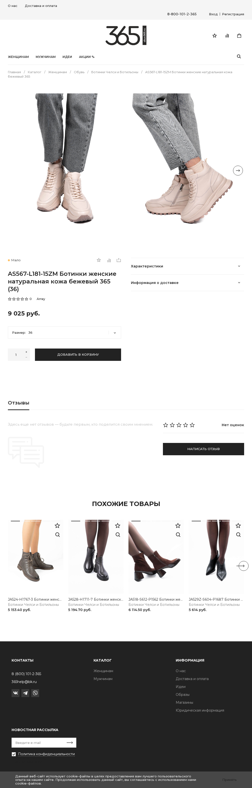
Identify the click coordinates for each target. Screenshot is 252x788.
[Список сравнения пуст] (227, 35)
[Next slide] (238, 170)
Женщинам (18, 57)
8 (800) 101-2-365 (26, 674)
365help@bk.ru (24, 682)
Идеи (181, 686)
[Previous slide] (14, 170)
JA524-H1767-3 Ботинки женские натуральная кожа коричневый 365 (35, 599)
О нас (12, 6)
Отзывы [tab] (18, 402)
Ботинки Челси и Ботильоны (33, 605)
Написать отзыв (203, 449)
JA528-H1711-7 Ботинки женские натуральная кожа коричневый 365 (96, 599)
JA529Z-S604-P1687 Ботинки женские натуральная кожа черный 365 (216, 599)
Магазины (184, 702)
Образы (182, 694)
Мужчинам (46, 57)
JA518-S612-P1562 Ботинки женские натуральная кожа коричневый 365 (156, 599)
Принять (229, 779)
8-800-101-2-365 (182, 14)
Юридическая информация (200, 710)
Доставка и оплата (41, 6)
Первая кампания (28, 761)
